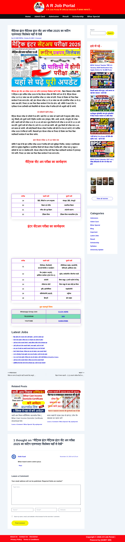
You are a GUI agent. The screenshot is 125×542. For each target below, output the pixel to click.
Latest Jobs (94, 236)
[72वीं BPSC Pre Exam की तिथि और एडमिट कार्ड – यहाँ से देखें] (102, 126)
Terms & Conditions (31, 539)
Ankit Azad (22, 456)
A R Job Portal (60, 5)
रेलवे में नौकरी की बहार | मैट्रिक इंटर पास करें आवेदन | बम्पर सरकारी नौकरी (29, 351)
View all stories (102, 198)
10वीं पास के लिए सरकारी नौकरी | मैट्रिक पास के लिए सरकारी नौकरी (28, 360)
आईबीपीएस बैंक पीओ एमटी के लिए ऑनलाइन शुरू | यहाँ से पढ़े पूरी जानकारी (29, 362)
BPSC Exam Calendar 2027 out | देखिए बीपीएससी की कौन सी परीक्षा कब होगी (101, 162)
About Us (13, 537)
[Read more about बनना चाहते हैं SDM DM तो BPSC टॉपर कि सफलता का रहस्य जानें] (64, 401)
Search (92, 30)
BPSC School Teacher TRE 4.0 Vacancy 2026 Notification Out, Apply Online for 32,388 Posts (101, 67)
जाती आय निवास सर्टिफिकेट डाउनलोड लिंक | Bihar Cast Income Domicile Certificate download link (27, 418)
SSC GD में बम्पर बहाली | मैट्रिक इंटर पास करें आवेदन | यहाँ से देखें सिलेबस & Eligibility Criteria (35, 357)
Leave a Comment (17, 424)
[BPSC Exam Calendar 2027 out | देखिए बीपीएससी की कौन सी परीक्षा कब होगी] (102, 149)
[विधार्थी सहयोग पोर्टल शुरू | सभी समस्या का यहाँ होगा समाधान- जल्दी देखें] (102, 80)
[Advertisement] (46, 178)
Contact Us (23, 537)
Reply (20, 465)
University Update (96, 250)
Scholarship (78, 16)
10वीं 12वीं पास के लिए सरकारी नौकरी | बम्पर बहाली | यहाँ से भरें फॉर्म (28, 345)
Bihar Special (93, 16)
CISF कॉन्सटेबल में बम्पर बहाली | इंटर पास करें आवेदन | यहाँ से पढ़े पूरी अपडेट (30, 354)
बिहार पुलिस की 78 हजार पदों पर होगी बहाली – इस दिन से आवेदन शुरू (28, 337)
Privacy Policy (16, 539)
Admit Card (39, 16)
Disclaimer (33, 537)
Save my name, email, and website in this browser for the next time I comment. (37, 516)
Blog (92, 228)
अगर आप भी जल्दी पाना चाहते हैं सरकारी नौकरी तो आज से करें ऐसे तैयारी (29, 348)
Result (66, 16)
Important (93, 232)
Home (28, 16)
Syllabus (93, 246)
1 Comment (38, 38)
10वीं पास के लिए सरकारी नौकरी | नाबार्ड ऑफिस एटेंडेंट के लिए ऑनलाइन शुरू (30, 342)
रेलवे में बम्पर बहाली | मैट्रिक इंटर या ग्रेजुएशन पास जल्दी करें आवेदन (28, 339)
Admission (54, 16)
